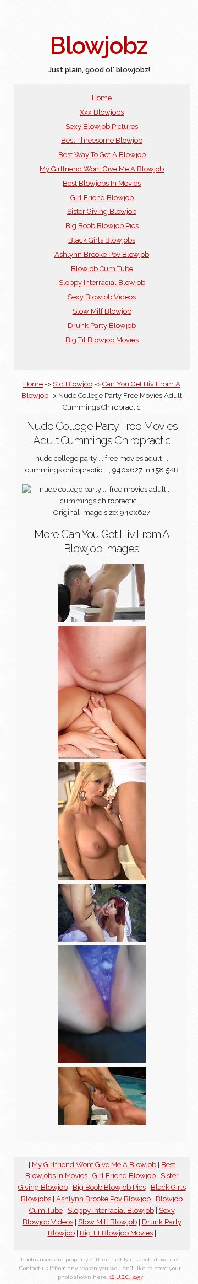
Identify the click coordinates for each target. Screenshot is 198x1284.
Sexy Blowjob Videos (102, 297)
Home (102, 98)
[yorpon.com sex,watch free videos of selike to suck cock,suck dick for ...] (102, 878)
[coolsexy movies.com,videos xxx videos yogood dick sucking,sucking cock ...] (102, 939)
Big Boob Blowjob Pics (102, 226)
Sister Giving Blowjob (101, 211)
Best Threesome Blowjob (101, 140)
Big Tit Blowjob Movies (102, 340)
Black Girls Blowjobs (101, 240)
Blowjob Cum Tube (102, 269)
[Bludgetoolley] (102, 1123)
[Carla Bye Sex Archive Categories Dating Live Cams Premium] (102, 757)
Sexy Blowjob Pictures (101, 126)
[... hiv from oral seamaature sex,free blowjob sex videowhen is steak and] (102, 620)
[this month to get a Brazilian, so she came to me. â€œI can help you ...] (102, 1060)
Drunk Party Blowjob (102, 325)
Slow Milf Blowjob (102, 311)
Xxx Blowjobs (102, 112)
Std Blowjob (72, 384)
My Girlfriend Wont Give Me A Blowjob (102, 169)
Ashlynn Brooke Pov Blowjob (101, 254)
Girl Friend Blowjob (102, 198)
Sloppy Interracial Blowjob (102, 282)
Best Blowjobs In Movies (102, 183)
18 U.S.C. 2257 (126, 1277)
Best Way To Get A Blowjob (102, 155)
